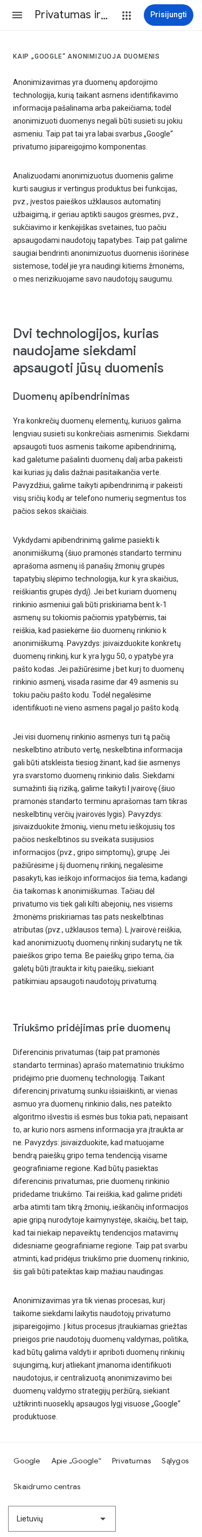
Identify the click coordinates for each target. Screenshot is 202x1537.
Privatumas (131, 1461)
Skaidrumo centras (46, 1486)
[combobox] (62, 1519)
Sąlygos (175, 1461)
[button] (17, 15)
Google (26, 1461)
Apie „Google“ (76, 1461)
